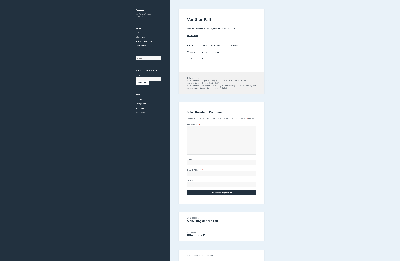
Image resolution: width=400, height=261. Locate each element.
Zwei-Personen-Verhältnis (217, 88)
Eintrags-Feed (141, 104)
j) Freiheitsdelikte (223, 80)
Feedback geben (142, 45)
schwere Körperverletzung (197, 83)
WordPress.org (141, 112)
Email (138, 75)
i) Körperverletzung (207, 80)
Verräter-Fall (192, 35)
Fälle (137, 33)
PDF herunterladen (196, 59)
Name (190, 159)
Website (191, 181)
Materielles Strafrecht (239, 80)
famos (140, 10)
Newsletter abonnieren (144, 41)
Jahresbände (140, 37)
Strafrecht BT (214, 83)
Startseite (139, 28)
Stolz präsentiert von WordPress (200, 255)
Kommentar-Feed (142, 108)
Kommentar (193, 124)
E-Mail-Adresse (195, 170)
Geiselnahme (194, 80)
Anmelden (139, 100)
